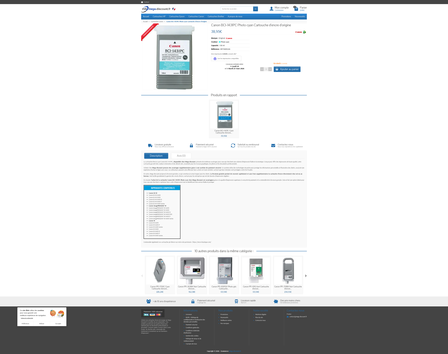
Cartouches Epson (177, 16)
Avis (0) (181, 156)
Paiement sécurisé (191, 325)
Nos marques (224, 323)
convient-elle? (232, 54)
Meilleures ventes (226, 320)
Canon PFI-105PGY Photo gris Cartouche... (224, 287)
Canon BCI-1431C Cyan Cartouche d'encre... (224, 131)
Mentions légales (260, 314)
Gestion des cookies (192, 336)
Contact (146, 2)
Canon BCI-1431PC (167, 162)
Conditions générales (192, 327)
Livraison (189, 314)
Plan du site (259, 317)
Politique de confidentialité (27, 318)
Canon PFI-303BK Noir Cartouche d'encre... (192, 287)
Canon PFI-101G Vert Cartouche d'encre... (256, 287)
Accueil (146, 16)
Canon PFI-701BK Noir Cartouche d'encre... (288, 287)
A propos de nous (235, 16)
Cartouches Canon (196, 16)
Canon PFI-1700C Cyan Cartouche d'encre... (160, 287)
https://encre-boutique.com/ (201, 242)
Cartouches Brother (216, 16)
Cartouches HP (159, 16)
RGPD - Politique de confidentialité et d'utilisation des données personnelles (194, 319)
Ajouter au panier (289, 69)
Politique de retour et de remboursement (192, 340)
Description (156, 156)
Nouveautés (300, 16)
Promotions (286, 16)
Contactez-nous (260, 320)
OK (256, 9)
